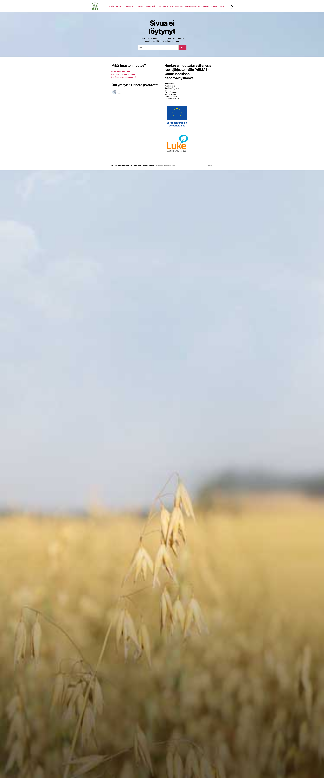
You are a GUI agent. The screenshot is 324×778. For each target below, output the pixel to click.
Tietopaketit (129, 6)
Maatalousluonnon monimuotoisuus (197, 6)
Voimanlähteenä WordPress (165, 166)
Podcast (214, 6)
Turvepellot (162, 6)
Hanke (118, 6)
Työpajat (140, 6)
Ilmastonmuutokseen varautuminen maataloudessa (135, 166)
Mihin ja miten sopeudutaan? (123, 74)
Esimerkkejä (150, 6)
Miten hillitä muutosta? (121, 71)
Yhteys (221, 6)
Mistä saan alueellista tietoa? (123, 77)
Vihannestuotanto (176, 6)
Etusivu (111, 6)
